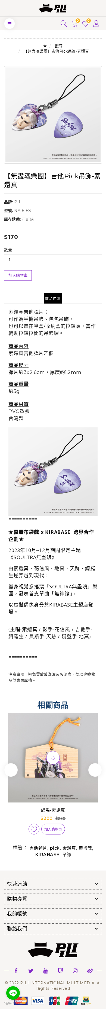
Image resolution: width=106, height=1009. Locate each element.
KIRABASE (47, 854)
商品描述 (52, 298)
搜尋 (59, 45)
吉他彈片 (38, 848)
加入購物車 (17, 275)
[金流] (53, 1000)
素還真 (69, 848)
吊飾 (66, 854)
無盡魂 (85, 848)
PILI (18, 201)
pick (55, 848)
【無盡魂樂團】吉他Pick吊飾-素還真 (56, 51)
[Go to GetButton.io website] (13, 1003)
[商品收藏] (34, 829)
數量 (8, 249)
